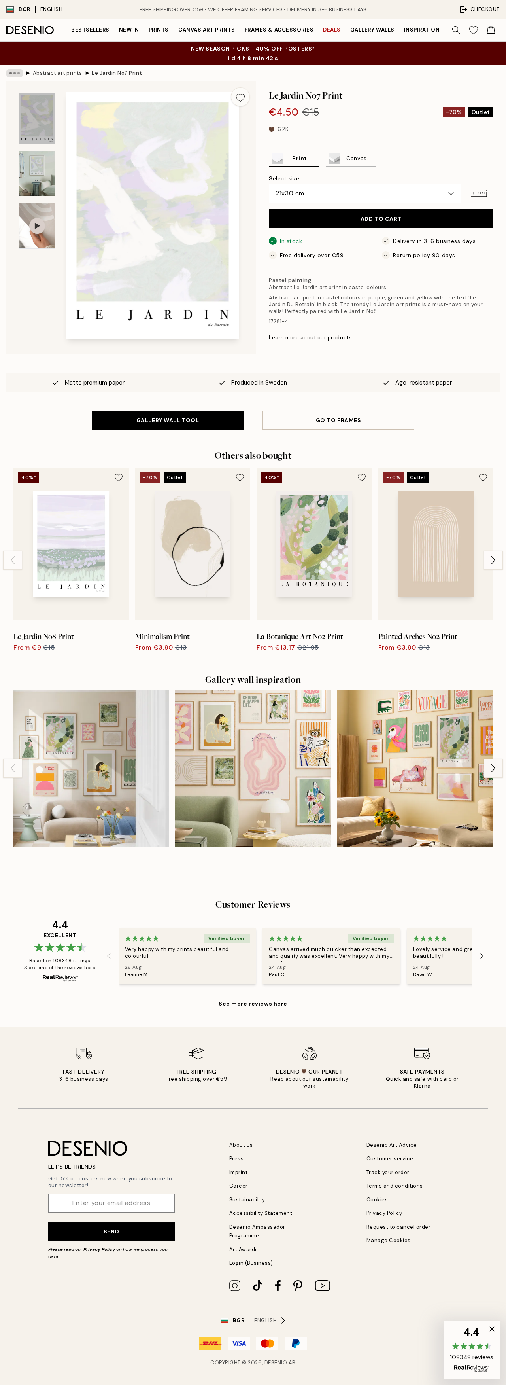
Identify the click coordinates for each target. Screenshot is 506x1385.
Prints (159, 30)
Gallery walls (372, 30)
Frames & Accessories (279, 30)
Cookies (377, 1199)
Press (236, 1158)
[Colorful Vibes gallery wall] (253, 768)
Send (111, 1231)
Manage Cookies (388, 1240)
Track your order (388, 1172)
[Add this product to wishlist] (240, 96)
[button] (478, 193)
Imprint (238, 1172)
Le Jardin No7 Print (117, 73)
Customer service (389, 1158)
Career (238, 1185)
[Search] (456, 30)
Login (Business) (251, 1263)
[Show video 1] (37, 226)
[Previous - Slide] (12, 560)
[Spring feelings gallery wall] (91, 768)
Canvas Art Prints (206, 30)
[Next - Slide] (493, 560)
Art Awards (243, 1249)
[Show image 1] (37, 118)
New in (129, 30)
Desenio (275, 1362)
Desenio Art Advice (391, 1145)
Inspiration (422, 30)
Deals (332, 30)
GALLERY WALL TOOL (167, 420)
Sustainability (247, 1199)
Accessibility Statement (261, 1213)
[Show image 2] (37, 173)
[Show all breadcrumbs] (14, 73)
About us (241, 1145)
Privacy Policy (99, 1249)
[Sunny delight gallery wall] (415, 768)
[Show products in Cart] (491, 30)
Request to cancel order (398, 1227)
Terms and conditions (394, 1185)
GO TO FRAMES (338, 420)
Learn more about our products (310, 337)
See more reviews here (253, 1003)
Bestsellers (90, 30)
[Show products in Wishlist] (473, 30)
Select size (284, 178)
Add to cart (381, 218)
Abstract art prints (57, 73)
